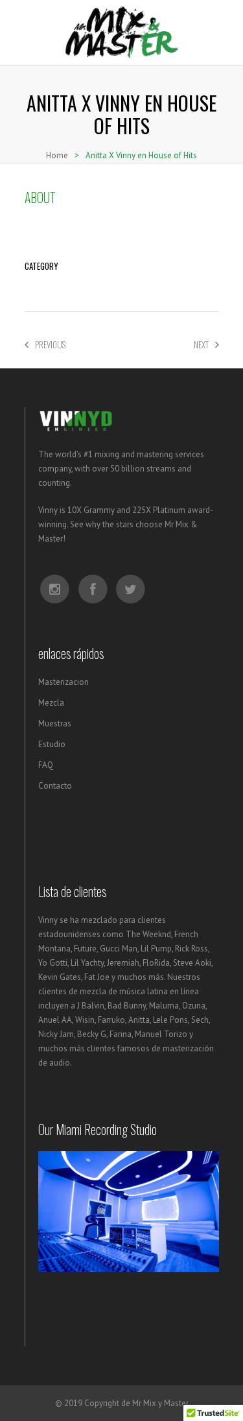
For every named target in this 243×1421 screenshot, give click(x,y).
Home (57, 155)
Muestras (54, 723)
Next (201, 344)
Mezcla (51, 702)
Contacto (55, 785)
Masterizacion (63, 681)
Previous (50, 344)
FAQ (45, 764)
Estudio (51, 744)
